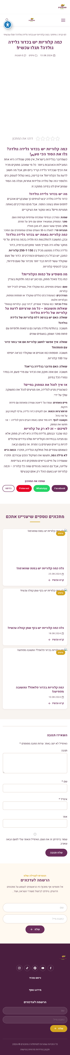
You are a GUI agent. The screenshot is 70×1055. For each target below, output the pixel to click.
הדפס (8, 488)
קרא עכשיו (58, 580)
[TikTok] (27, 968)
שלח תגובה (56, 853)
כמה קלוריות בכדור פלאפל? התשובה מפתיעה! (40, 689)
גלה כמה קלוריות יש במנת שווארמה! (40, 568)
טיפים (54, 34)
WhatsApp (41, 488)
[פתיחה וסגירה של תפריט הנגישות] (8, 25)
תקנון (47, 1049)
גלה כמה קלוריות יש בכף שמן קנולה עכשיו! (36, 628)
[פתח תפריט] (63, 20)
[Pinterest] (35, 968)
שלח (37, 929)
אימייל (63, 799)
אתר (65, 817)
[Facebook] (51, 968)
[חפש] (6, 20)
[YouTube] (43, 968)
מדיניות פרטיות (35, 1049)
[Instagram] (19, 968)
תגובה (64, 750)
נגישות (23, 1049)
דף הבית (62, 34)
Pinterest (24, 488)
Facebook (59, 488)
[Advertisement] (35, 99)
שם (64, 781)
